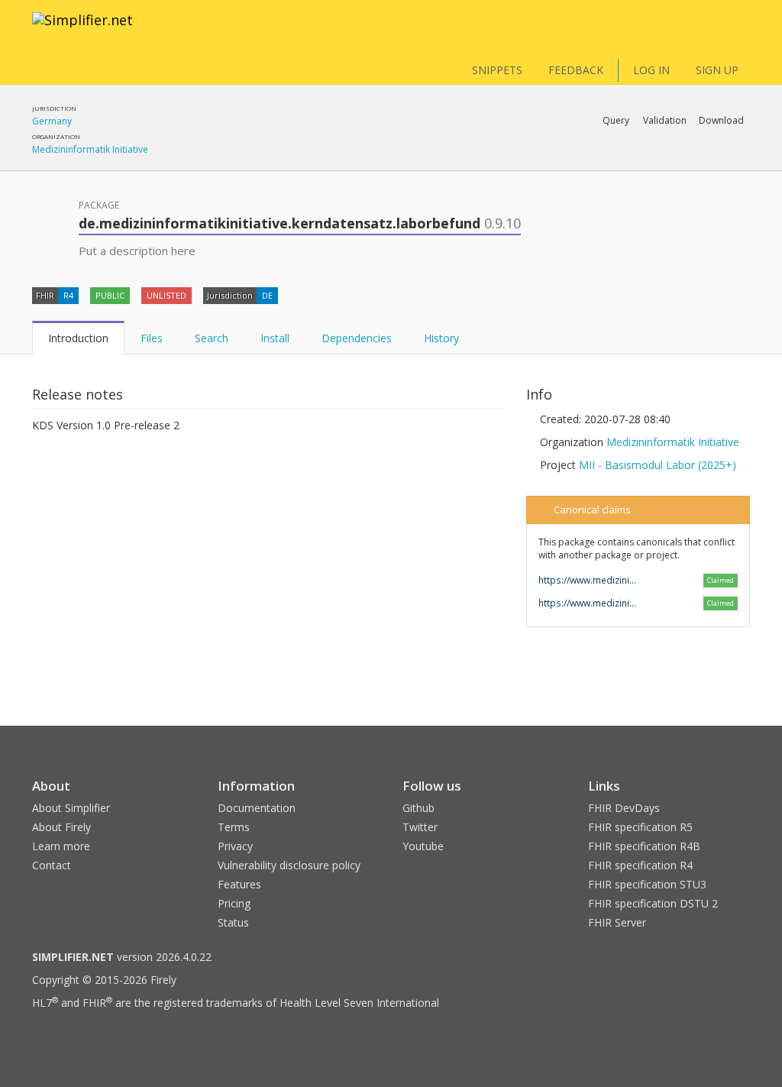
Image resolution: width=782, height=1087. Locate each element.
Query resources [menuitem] (522, 160)
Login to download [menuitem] (631, 160)
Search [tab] (211, 338)
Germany (52, 121)
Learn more (61, 846)
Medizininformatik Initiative (90, 149)
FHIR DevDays (624, 808)
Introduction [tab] (78, 338)
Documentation (257, 808)
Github (418, 808)
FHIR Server (617, 922)
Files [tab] (152, 338)
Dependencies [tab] (357, 338)
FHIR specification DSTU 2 (653, 903)
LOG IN (651, 70)
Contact (51, 865)
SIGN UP (717, 70)
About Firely (61, 827)
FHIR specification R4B (644, 846)
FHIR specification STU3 (647, 884)
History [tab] (441, 338)
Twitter (420, 827)
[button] (616, 121)
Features (239, 884)
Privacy (235, 846)
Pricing (234, 903)
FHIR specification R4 (640, 865)
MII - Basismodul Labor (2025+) (657, 465)
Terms (234, 827)
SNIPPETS (497, 70)
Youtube (423, 846)
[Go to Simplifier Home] (82, 30)
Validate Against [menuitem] (578, 160)
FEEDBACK (575, 70)
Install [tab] (274, 338)
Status (233, 922)
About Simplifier (71, 808)
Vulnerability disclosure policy (289, 865)
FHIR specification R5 (640, 827)
